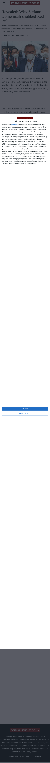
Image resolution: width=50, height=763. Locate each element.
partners (14, 124)
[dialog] (25, 381)
